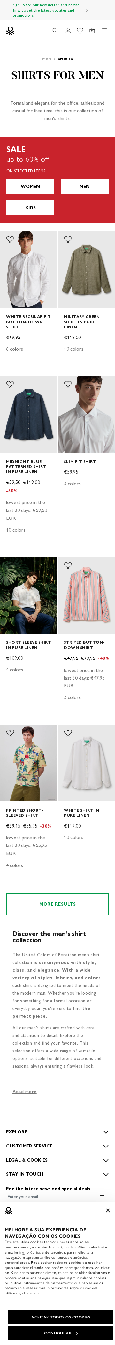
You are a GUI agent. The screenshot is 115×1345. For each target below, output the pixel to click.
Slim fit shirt (80, 461)
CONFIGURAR (58, 1333)
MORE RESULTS (57, 904)
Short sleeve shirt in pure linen (28, 645)
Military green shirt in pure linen (82, 321)
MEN (85, 186)
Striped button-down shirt (84, 645)
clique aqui (31, 1293)
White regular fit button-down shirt (28, 321)
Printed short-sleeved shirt (24, 813)
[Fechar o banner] (108, 1210)
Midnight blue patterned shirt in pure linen (26, 466)
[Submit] (102, 1195)
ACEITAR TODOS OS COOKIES (60, 1317)
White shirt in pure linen (81, 813)
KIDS (30, 208)
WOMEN (30, 186)
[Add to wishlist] (10, 239)
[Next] (87, 10)
